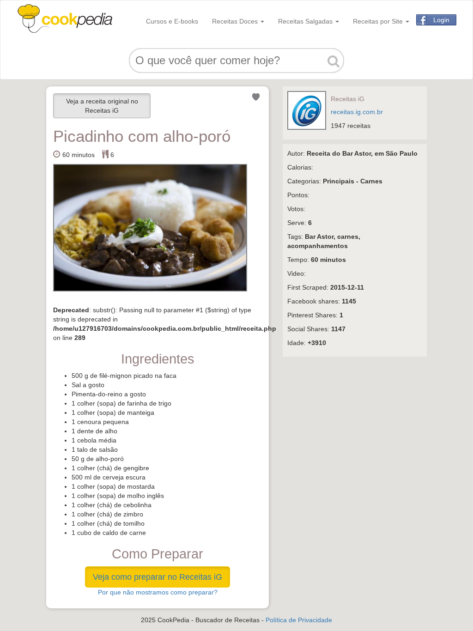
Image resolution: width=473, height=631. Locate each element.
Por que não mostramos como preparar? (158, 592)
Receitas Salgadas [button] (306, 21)
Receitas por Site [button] (379, 21)
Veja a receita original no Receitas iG (102, 105)
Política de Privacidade (299, 620)
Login (441, 20)
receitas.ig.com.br (357, 111)
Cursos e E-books (172, 21)
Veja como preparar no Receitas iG (157, 577)
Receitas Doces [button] (236, 21)
